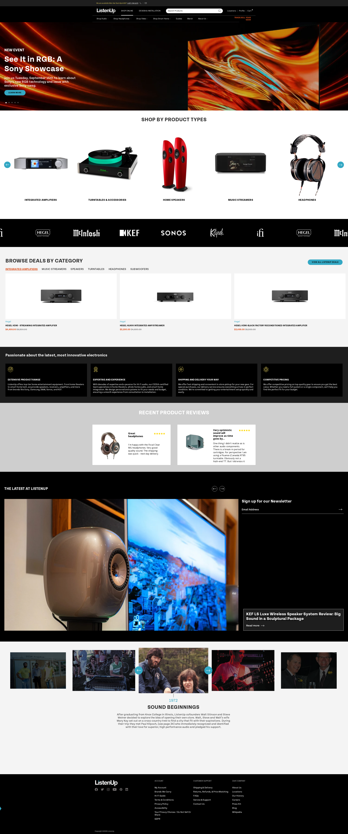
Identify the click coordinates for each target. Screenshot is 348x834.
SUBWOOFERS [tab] (139, 269)
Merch (190, 19)
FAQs (196, 796)
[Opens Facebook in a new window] (97, 789)
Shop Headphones (121, 19)
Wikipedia (237, 812)
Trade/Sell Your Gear (242, 19)
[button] (6, 102)
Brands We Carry (163, 792)
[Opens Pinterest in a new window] (122, 789)
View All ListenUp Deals (325, 262)
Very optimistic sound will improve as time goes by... (223, 434)
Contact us (146, 3)
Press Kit (236, 804)
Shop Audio (102, 19)
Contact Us (199, 804)
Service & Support (202, 800)
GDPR (157, 819)
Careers (236, 800)
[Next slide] (341, 165)
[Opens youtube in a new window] (115, 789)
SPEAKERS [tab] (77, 269)
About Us (202, 19)
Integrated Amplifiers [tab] (21, 269)
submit (340, 510)
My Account (160, 787)
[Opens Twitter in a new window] (103, 789)
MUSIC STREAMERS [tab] (54, 269)
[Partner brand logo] (35, 233)
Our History (238, 796)
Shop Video (141, 19)
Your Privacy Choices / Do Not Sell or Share (173, 813)
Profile (242, 11)
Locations (231, 11)
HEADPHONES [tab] (117, 269)
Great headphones (135, 435)
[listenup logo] (106, 11)
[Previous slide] (7, 165)
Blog (234, 808)
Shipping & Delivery (202, 787)
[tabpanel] (176, 305)
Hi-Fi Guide (160, 796)
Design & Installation (149, 11)
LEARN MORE (14, 93)
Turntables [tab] (96, 269)
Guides (179, 19)
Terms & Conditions (164, 800)
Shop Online (127, 11)
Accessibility (161, 808)
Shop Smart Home (161, 19)
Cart (249, 11)
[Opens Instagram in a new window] (109, 789)
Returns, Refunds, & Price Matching (210, 792)
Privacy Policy (161, 804)
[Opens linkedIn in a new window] (127, 789)
